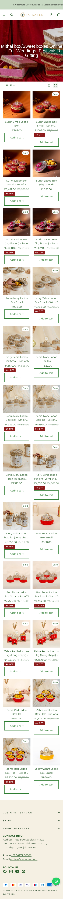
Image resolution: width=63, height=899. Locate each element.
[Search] (11, 15)
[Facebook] (5, 871)
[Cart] (59, 15)
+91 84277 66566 (21, 855)
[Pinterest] (23, 871)
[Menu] (4, 15)
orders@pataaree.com (23, 859)
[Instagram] (11, 871)
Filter (12, 85)
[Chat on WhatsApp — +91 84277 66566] (56, 881)
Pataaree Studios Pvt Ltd (24, 890)
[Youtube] (17, 871)
